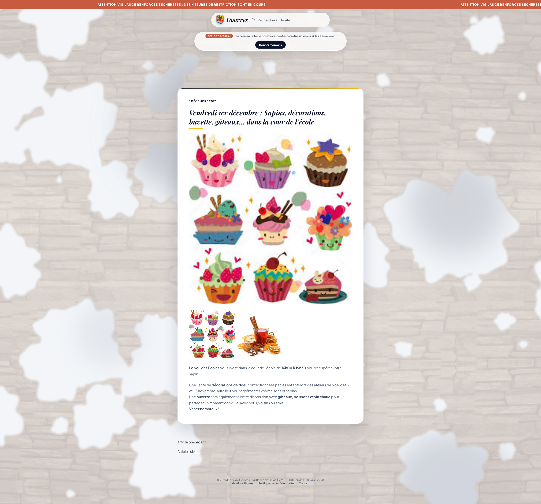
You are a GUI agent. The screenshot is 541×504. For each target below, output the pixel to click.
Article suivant (189, 451)
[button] (288, 20)
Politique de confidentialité (276, 483)
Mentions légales (242, 483)
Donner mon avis (270, 45)
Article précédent (192, 442)
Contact (304, 483)
